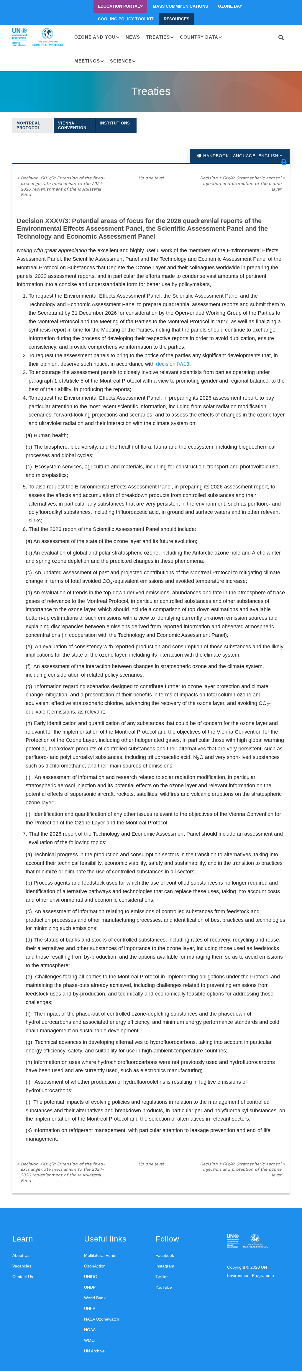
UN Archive (94, 1351)
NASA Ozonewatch (101, 1319)
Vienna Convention (72, 125)
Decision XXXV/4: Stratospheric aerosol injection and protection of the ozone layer (242, 183)
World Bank (95, 1297)
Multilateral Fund (99, 1255)
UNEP (89, 1308)
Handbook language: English (241, 155)
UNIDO (90, 1276)
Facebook (164, 1255)
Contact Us (22, 1276)
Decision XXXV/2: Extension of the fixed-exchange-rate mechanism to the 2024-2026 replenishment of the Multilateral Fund (61, 186)
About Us (20, 1255)
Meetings (87, 60)
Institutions (115, 123)
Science (121, 60)
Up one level (151, 178)
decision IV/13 (172, 364)
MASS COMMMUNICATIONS (180, 6)
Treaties (158, 37)
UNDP (90, 1287)
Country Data (199, 37)
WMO (89, 1340)
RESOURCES (176, 19)
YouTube (163, 1287)
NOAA (90, 1329)
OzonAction (95, 1266)
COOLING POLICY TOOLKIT (126, 19)
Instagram (164, 1266)
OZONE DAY (230, 6)
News (133, 37)
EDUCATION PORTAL (119, 6)
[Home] (38, 37)
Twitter (161, 1276)
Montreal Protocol (28, 125)
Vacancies (21, 1266)
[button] (284, 162)
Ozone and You (95, 37)
